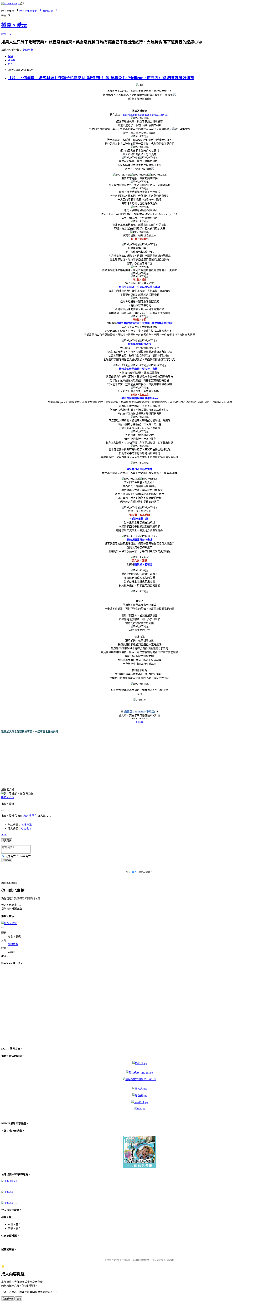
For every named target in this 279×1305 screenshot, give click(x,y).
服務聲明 (170, 1260)
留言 (34, 815)
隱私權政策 (157, 1260)
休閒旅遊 (28, 50)
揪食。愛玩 (14, 25)
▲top (4, 834)
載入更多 (7, 840)
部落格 (12, 60)
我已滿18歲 (8, 1298)
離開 (18, 1298)
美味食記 (26, 824)
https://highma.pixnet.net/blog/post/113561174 (146, 114)
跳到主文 (6, 34)
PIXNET (115, 1260)
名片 (10, 64)
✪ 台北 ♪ (26, 828)
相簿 (10, 56)
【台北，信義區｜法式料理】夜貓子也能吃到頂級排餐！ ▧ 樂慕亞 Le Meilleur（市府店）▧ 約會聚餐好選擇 (101, 78)
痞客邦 (27, 815)
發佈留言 (7, 860)
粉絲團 (139, 722)
